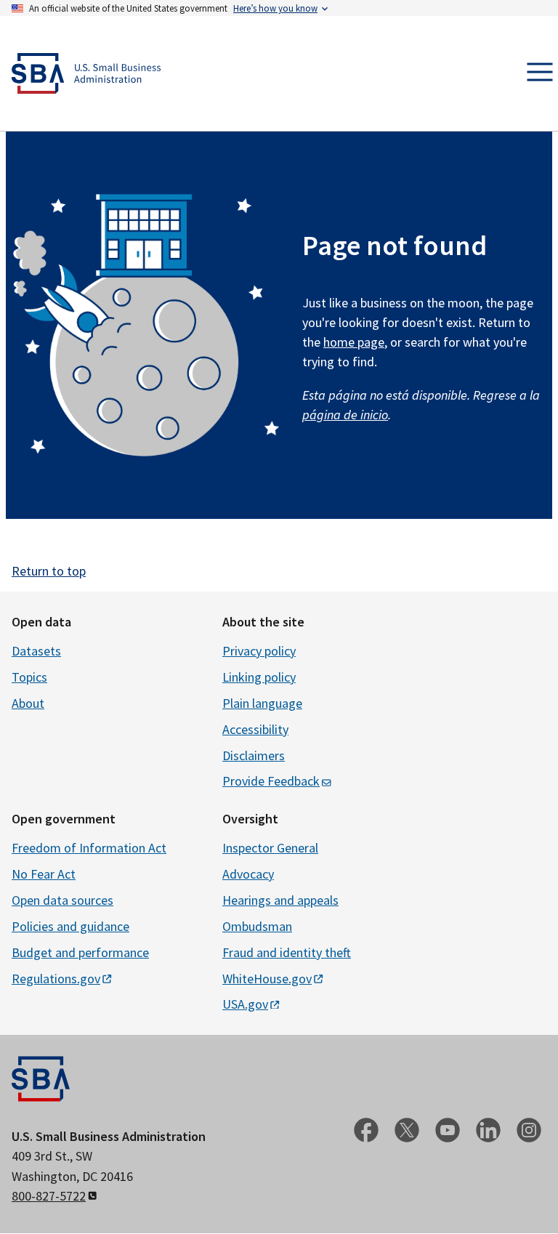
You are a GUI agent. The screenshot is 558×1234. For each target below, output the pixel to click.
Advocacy (248, 874)
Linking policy (259, 677)
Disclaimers (253, 755)
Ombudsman (257, 926)
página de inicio (345, 414)
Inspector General (270, 847)
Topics (29, 677)
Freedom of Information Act (89, 847)
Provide (271, 781)
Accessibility (255, 729)
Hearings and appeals (280, 900)
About (28, 703)
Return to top (49, 570)
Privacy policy (259, 650)
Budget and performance (80, 952)
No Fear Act (44, 874)
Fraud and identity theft (286, 952)
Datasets (36, 650)
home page (353, 342)
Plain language (262, 703)
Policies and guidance (70, 926)
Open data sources (62, 900)
